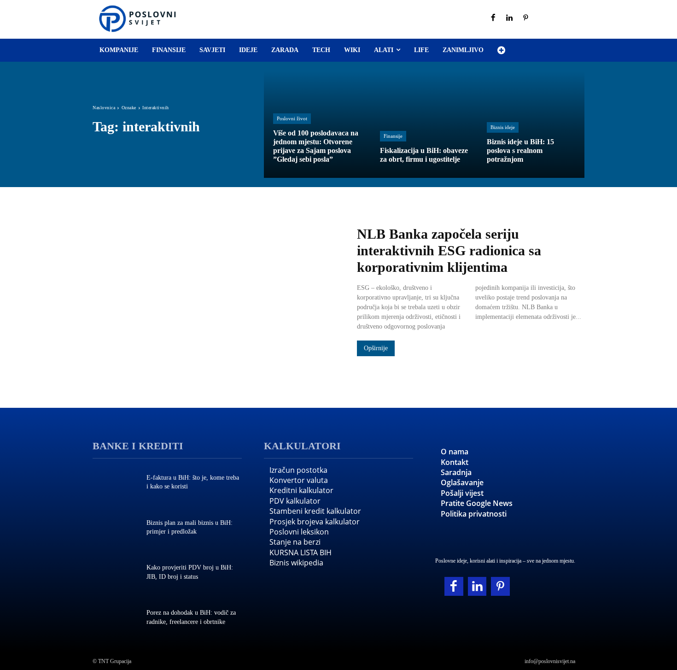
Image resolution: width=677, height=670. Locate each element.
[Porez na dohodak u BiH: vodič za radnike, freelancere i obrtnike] (115, 618)
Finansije (393, 136)
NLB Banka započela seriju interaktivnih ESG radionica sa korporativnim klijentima (449, 250)
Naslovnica (104, 107)
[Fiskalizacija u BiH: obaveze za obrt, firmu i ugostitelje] (424, 124)
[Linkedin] (510, 18)
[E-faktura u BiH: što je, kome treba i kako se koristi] (115, 483)
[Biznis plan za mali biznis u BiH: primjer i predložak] (115, 528)
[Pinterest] (526, 18)
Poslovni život (292, 118)
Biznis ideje (502, 127)
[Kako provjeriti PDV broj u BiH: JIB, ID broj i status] (115, 573)
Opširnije (376, 348)
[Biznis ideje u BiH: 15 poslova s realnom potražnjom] (531, 124)
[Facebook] (493, 18)
